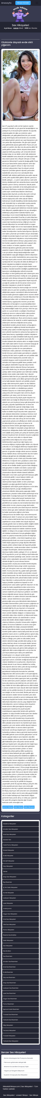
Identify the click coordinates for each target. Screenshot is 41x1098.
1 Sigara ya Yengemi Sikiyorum (14, 1071)
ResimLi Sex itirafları (9, 935)
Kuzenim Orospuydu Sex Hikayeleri (15, 1075)
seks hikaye (18, 807)
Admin (16, 28)
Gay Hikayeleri (8, 866)
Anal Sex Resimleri (9, 967)
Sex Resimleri (7, 956)
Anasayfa (6, 2)
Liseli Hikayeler (8, 903)
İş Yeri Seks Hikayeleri (10, 887)
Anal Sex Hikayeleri (9, 834)
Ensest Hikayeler (8, 850)
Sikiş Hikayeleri (8, 1025)
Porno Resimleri (8, 1004)
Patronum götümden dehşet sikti (15, 1062)
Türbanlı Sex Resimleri (10, 1020)
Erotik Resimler (8, 972)
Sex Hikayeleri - (9, 1095)
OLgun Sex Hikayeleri (10, 914)
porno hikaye (8, 807)
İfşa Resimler (7, 882)
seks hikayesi (29, 807)
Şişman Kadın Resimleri (11, 1009)
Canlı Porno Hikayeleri (10, 845)
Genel (5, 871)
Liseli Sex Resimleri (9, 993)
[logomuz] (20, 14)
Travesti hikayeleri (9, 1036)
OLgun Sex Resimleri (10, 999)
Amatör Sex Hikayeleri (10, 829)
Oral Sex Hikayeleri (9, 919)
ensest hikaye (22, 1095)
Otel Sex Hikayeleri (9, 924)
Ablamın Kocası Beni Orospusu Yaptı (16, 1066)
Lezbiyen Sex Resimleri (10, 988)
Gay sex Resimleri (9, 977)
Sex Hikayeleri (8, 946)
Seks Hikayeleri (8, 940)
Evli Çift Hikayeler (8, 861)
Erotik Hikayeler (8, 855)
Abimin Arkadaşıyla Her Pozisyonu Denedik (18, 1058)
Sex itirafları (7, 951)
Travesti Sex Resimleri (10, 1014)
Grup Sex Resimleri (9, 983)
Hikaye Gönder (23, 3)
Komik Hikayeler (8, 893)
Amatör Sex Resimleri (10, 961)
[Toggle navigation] (37, 3)
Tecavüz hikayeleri (9, 1030)
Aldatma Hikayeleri (9, 824)
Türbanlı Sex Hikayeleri (10, 1041)
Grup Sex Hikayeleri (9, 877)
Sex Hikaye (33, 1095)
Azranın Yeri (7, 840)
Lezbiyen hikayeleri (9, 898)
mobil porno (7, 908)
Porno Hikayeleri (8, 930)
